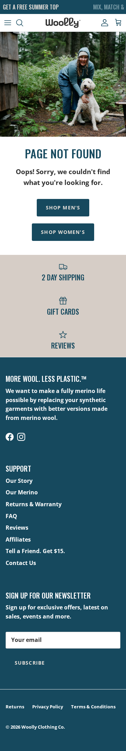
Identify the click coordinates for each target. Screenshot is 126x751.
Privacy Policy (47, 706)
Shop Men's (63, 207)
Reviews (17, 527)
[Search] (23, 22)
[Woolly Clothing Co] (63, 22)
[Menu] (7, 22)
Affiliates (18, 539)
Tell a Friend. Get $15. (35, 551)
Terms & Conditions (93, 706)
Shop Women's (63, 232)
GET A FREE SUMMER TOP (31, 7)
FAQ (11, 516)
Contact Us (21, 563)
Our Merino (22, 492)
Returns (15, 706)
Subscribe (30, 662)
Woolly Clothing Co (42, 727)
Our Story (19, 481)
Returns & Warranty (34, 504)
